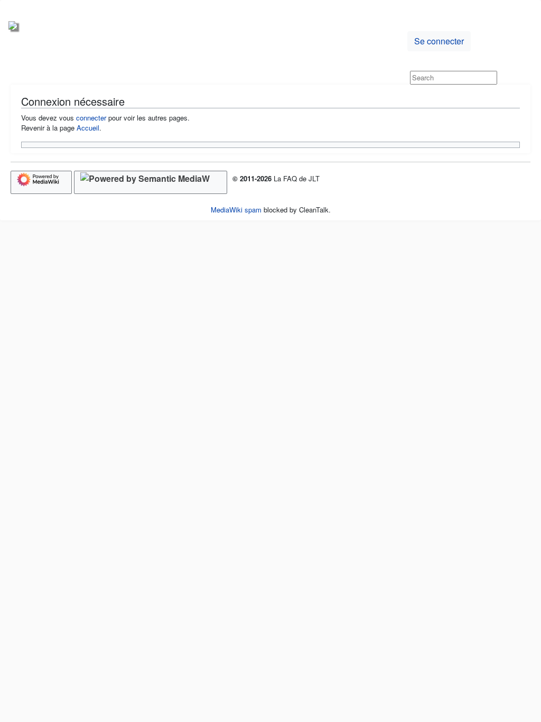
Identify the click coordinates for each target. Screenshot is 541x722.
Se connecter (439, 41)
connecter (91, 118)
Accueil (88, 128)
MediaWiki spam (236, 210)
